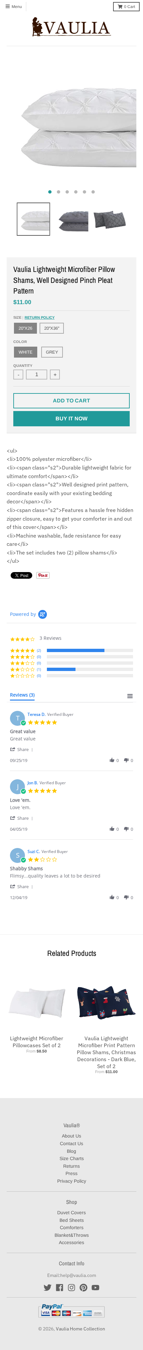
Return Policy (40, 317)
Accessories (71, 1242)
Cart (129, 6)
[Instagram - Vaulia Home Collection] (71, 1288)
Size (34, 317)
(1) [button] (39, 669)
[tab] (22, 696)
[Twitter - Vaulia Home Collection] (48, 1288)
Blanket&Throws (72, 1235)
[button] (22, 749)
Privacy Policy (71, 1181)
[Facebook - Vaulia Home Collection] (60, 1288)
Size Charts (72, 1158)
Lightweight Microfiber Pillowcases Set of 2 (36, 1042)
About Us (71, 1136)
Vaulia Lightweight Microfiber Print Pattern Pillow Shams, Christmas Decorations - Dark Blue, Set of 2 (106, 1052)
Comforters (71, 1227)
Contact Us (71, 1143)
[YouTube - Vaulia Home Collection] (95, 1288)
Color (20, 342)
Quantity (22, 366)
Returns (71, 1166)
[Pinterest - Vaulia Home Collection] (83, 1288)
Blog (71, 1151)
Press (71, 1173)
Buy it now (71, 418)
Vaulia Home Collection (80, 1329)
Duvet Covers (71, 1212)
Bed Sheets (72, 1220)
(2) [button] (39, 650)
